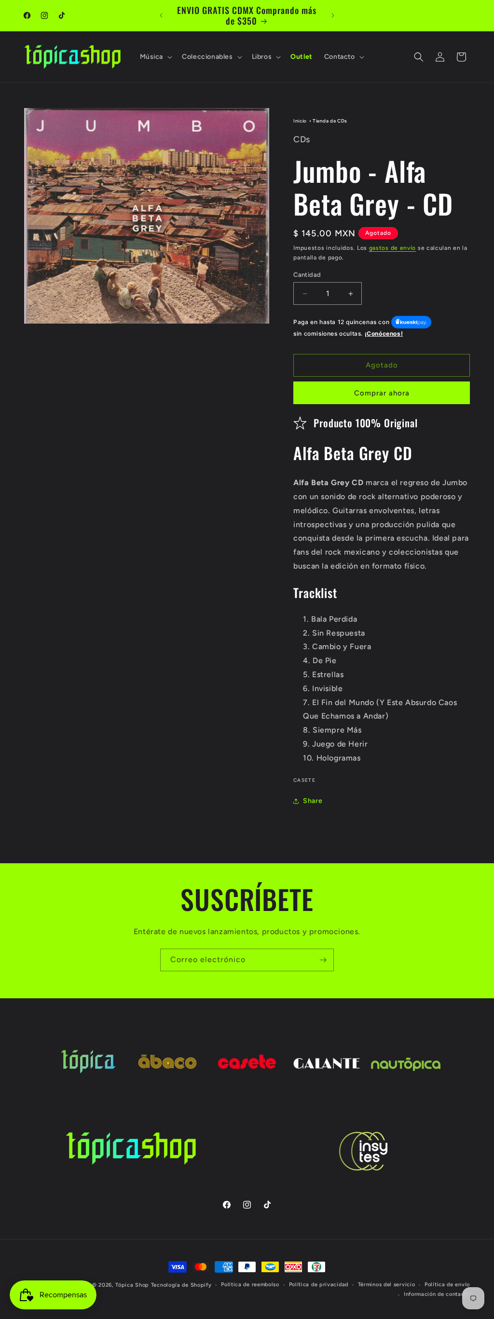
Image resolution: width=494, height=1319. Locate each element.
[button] (155, 57)
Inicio (300, 121)
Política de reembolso (250, 1284)
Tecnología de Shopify (181, 1285)
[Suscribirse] (322, 960)
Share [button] (312, 801)
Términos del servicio (386, 1284)
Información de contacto (437, 1294)
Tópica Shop (132, 1285)
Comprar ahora (382, 393)
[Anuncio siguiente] (332, 15)
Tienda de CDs (330, 121)
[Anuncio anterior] (161, 15)
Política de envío (447, 1284)
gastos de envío (392, 248)
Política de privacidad (318, 1284)
